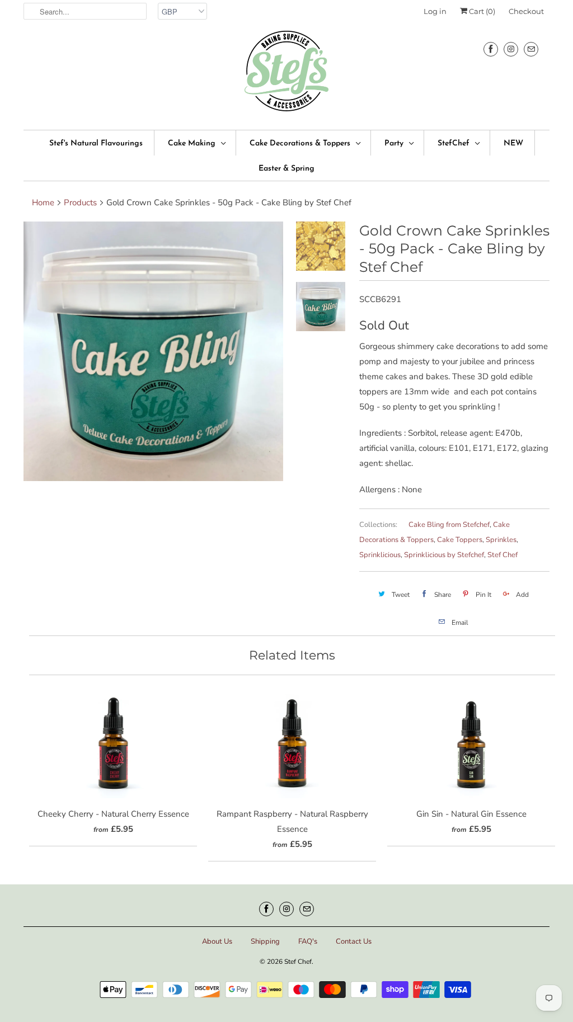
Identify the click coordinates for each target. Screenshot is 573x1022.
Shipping (265, 941)
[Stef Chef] (286, 75)
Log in (435, 11)
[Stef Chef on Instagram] (511, 49)
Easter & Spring (286, 168)
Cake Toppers (459, 540)
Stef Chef (502, 555)
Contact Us (354, 941)
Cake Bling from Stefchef (449, 525)
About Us (217, 941)
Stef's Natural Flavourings (96, 143)
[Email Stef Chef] (531, 49)
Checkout (526, 11)
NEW (513, 143)
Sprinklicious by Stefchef (444, 555)
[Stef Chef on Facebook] (490, 49)
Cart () (481, 11)
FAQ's (307, 941)
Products (80, 202)
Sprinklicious (380, 555)
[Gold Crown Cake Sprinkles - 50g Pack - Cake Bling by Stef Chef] (153, 351)
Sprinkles (501, 540)
